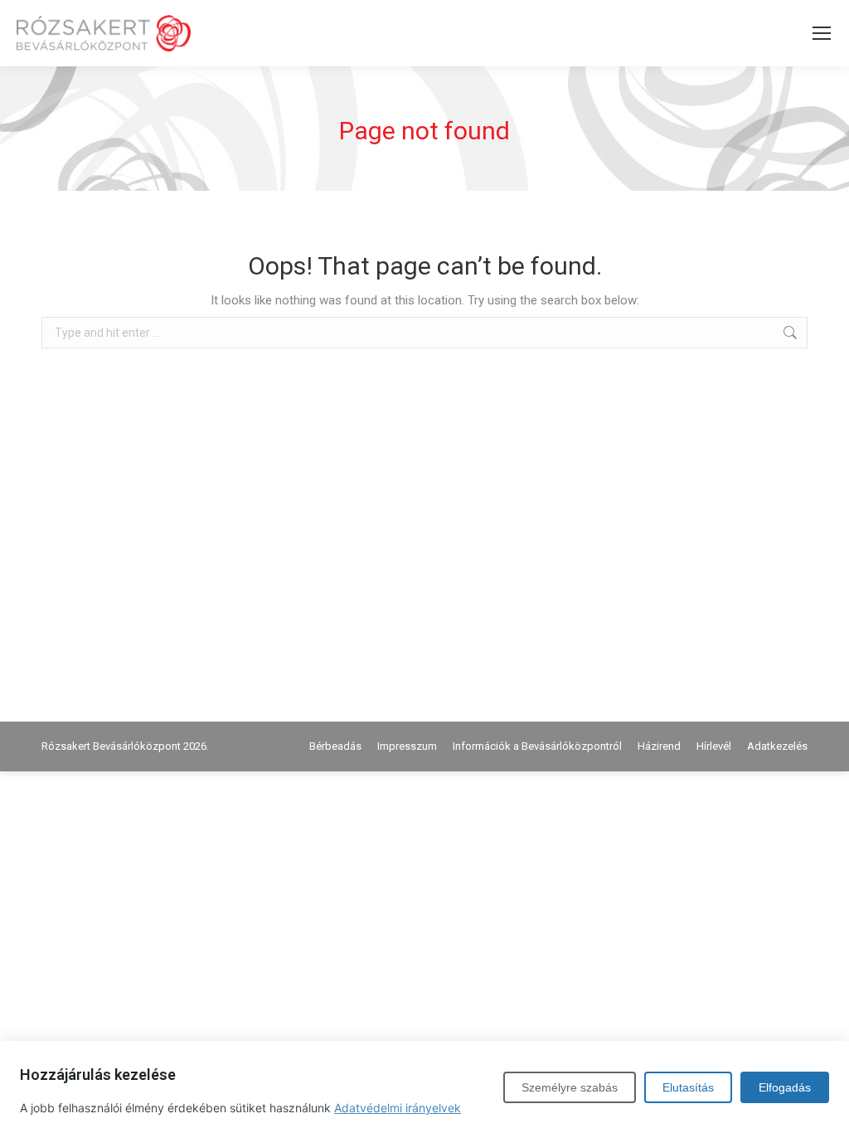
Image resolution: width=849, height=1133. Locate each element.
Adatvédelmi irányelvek (397, 1108)
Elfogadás (785, 1087)
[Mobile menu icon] (821, 33)
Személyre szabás (570, 1087)
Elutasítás (688, 1087)
